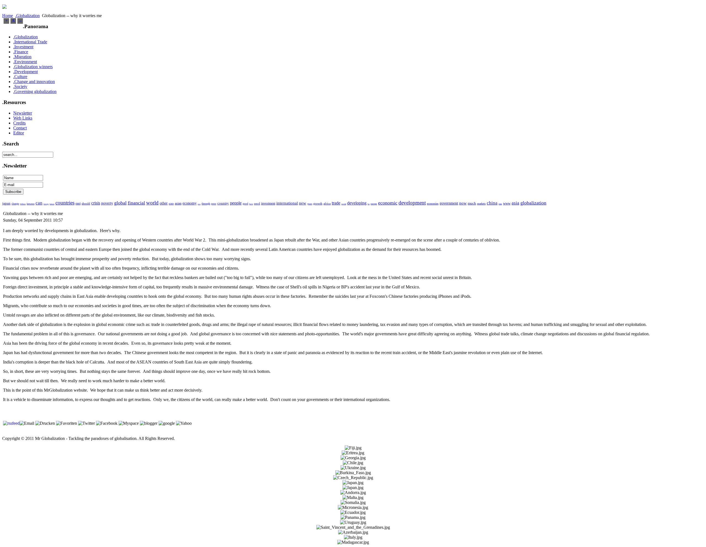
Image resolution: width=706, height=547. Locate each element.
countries (64, 203)
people (236, 203)
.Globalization (27, 15)
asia (515, 203)
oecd (257, 203)
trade (336, 203)
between (30, 204)
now (463, 203)
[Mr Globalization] (4, 7)
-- (20, 20)
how (251, 204)
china (492, 203)
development (412, 203)
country (223, 203)
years (309, 204)
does (199, 204)
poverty (107, 203)
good (245, 203)
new (302, 203)
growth (317, 203)
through (206, 203)
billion (23, 204)
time (500, 204)
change (15, 203)
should (86, 203)
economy (190, 203)
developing (357, 203)
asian (178, 203)
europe (374, 204)
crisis (95, 203)
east (78, 203)
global (120, 203)
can (39, 203)
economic (387, 203)
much (472, 203)
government (449, 203)
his (369, 204)
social (343, 204)
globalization (533, 203)
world (152, 203)
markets (481, 203)
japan (6, 203)
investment (268, 203)
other (164, 203)
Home (7, 15)
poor (213, 203)
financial (136, 203)
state (171, 203)
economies (432, 203)
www (506, 203)
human (52, 204)
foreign (46, 204)
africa (327, 203)
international (287, 203)
